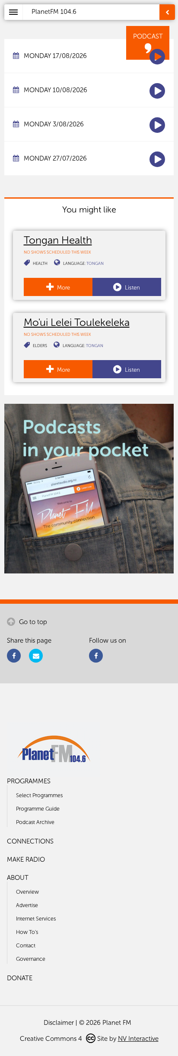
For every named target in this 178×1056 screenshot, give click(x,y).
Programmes (29, 781)
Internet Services (36, 918)
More (63, 287)
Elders (40, 345)
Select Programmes (39, 795)
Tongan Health (58, 240)
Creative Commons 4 (52, 1039)
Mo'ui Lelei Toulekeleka (77, 322)
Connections (30, 841)
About (18, 878)
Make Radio (26, 859)
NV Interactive (138, 1039)
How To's (27, 932)
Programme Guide (38, 808)
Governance (30, 959)
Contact (25, 945)
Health (40, 263)
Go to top (32, 622)
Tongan (95, 263)
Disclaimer (59, 1023)
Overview (27, 892)
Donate (19, 978)
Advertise (27, 905)
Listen (132, 287)
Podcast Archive (35, 822)
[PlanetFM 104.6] (100, 22)
